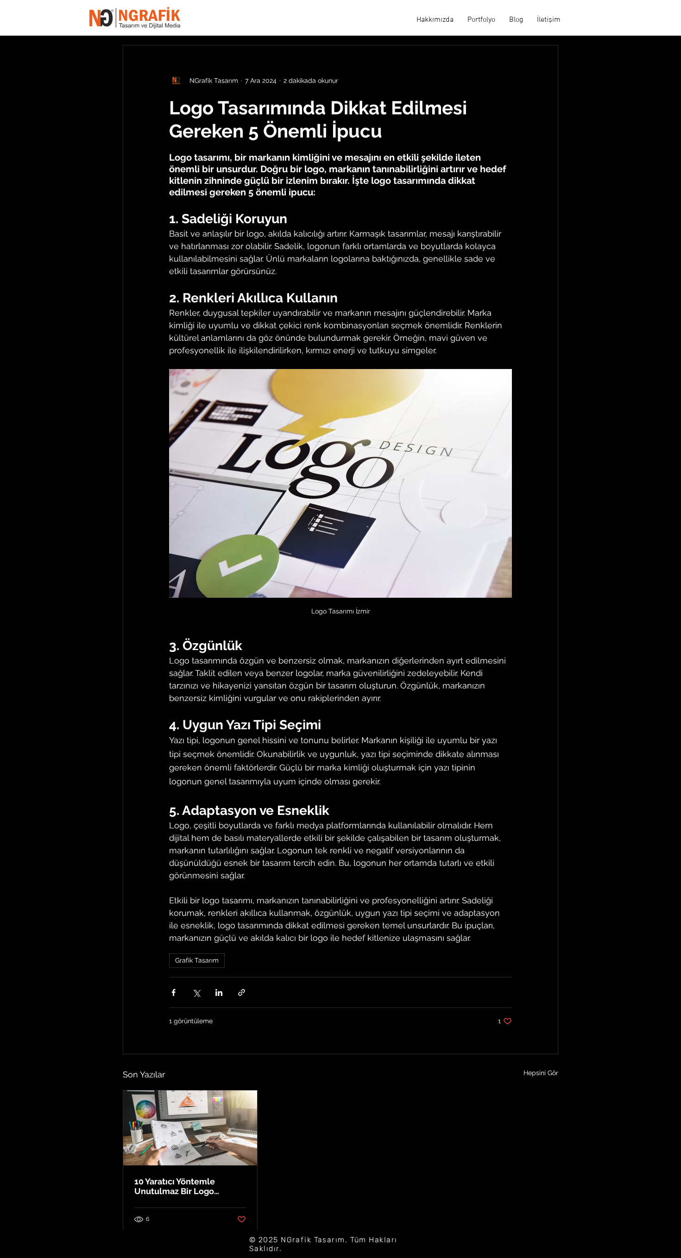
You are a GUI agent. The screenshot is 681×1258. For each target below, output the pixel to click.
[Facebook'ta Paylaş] (173, 992)
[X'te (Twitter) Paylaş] (196, 992)
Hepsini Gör (540, 1072)
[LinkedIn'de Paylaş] (218, 992)
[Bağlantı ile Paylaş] (241, 992)
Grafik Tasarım (197, 960)
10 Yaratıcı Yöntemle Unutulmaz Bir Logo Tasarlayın (174, 1186)
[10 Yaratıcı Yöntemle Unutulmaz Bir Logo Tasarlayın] (190, 1127)
